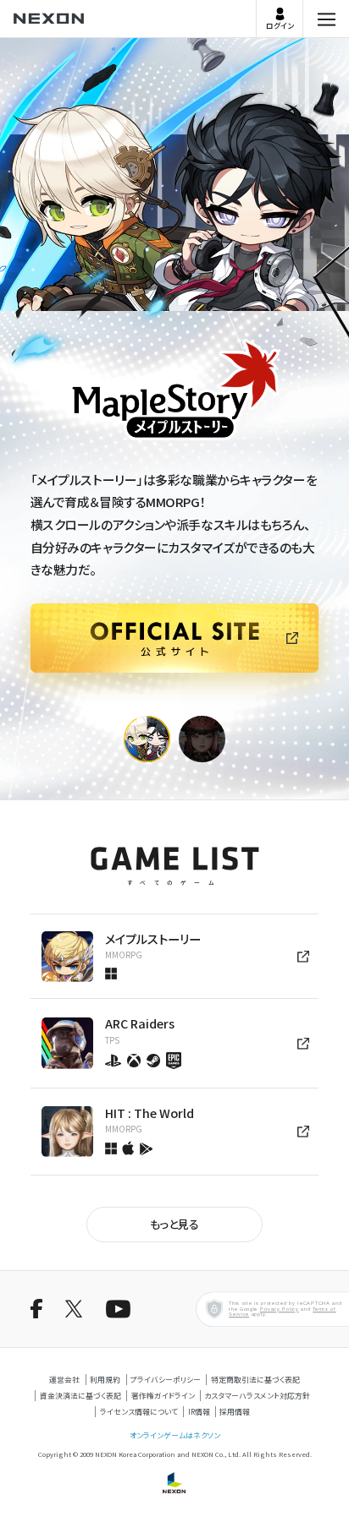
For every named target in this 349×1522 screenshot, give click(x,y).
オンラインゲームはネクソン (175, 1435)
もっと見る (174, 1224)
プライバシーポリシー (165, 1379)
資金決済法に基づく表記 (80, 1395)
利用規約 (105, 1379)
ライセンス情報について (139, 1411)
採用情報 (234, 1411)
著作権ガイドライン (163, 1395)
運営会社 (64, 1379)
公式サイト (31, 702)
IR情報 (199, 1411)
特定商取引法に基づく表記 (255, 1379)
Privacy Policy (279, 1309)
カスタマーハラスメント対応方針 (257, 1395)
